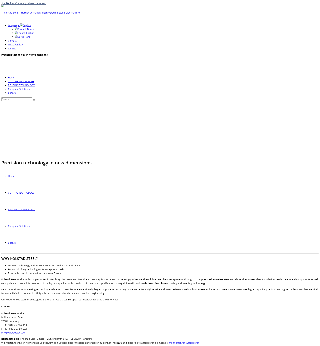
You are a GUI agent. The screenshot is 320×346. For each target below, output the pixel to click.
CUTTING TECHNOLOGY (21, 81)
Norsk (27, 36)
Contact (12, 40)
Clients (12, 92)
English (30, 33)
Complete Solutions (19, 89)
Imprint (12, 48)
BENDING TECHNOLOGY (21, 85)
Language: (14, 25)
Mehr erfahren (177, 342)
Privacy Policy (15, 44)
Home (11, 77)
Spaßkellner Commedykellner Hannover (160, 1)
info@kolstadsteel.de (13, 332)
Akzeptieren (193, 342)
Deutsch (31, 29)
